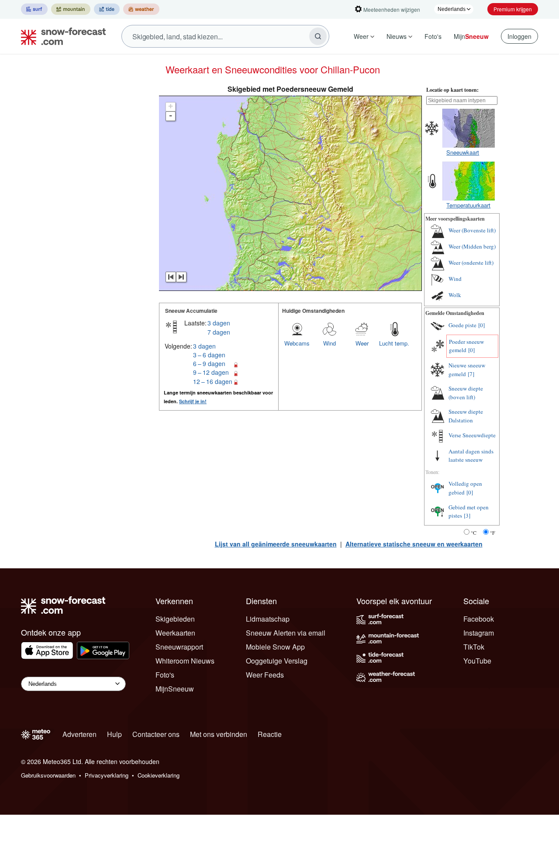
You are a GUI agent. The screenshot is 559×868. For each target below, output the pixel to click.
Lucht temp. (394, 343)
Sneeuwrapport (179, 647)
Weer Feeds (265, 675)
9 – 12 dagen (211, 372)
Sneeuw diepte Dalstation (466, 416)
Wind (329, 343)
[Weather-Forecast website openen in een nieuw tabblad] (141, 9)
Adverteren (79, 734)
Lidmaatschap (268, 619)
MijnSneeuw (174, 689)
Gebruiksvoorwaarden (48, 775)
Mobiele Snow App (275, 647)
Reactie (270, 734)
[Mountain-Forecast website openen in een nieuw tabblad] (70, 9)
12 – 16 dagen (212, 381)
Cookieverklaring (158, 775)
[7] (471, 374)
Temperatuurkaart (468, 205)
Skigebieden (175, 619)
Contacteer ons (155, 734)
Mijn (471, 36)
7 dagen (218, 332)
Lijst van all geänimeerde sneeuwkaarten (276, 543)
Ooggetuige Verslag (276, 661)
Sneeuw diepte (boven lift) (466, 392)
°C (473, 532)
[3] (467, 515)
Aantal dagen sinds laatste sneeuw (471, 455)
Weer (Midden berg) (472, 246)
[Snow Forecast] (60, 36)
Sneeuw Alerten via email (285, 633)
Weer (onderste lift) (471, 262)
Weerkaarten (175, 633)
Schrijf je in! (193, 401)
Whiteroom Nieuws (184, 661)
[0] (481, 325)
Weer (361, 36)
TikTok (473, 647)
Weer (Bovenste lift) (472, 230)
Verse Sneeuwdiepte (472, 435)
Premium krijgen (512, 9)
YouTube (477, 661)
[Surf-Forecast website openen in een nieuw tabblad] (34, 9)
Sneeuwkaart (462, 152)
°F (492, 532)
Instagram (478, 633)
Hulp (114, 734)
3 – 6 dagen (209, 354)
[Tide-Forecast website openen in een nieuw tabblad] (107, 9)
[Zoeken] (318, 36)
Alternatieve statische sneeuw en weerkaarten (414, 543)
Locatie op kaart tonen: (452, 89)
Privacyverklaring (106, 775)
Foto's (433, 36)
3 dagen (218, 322)
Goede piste (462, 325)
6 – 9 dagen (209, 363)
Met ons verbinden (218, 734)
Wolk (455, 295)
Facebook (478, 619)
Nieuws (396, 36)
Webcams (297, 343)
